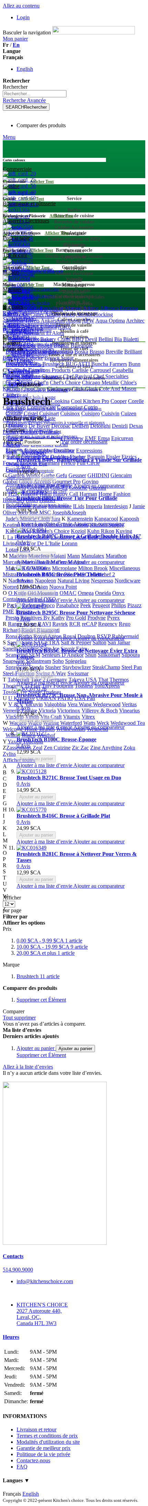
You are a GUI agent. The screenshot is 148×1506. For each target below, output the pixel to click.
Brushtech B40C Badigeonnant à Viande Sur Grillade (79, 460)
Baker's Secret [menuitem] (23, 339)
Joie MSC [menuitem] (40, 512)
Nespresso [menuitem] (102, 580)
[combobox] (34, 93)
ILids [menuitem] (78, 506)
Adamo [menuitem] (91, 308)
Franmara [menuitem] (49, 463)
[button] (45, 486)
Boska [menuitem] (81, 351)
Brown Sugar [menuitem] (59, 358)
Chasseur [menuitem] (52, 376)
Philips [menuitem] (118, 605)
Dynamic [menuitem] (49, 432)
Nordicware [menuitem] (127, 580)
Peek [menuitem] (85, 605)
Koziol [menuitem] (78, 531)
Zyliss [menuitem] (9, 754)
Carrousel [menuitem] (100, 370)
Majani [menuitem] (58, 556)
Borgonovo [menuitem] (60, 351)
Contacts (13, 1256)
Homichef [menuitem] (13, 500)
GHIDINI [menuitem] (98, 475)
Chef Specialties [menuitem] (110, 376)
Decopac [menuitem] (61, 426)
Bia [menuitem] (118, 339)
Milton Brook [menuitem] (93, 568)
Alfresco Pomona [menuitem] (119, 308)
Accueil (25, 372)
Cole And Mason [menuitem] (117, 389)
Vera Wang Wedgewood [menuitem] (93, 704)
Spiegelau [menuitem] (75, 661)
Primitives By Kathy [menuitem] (42, 618)
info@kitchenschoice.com (45, 1281)
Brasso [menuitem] (96, 351)
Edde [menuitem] (13, 438)
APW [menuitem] (88, 321)
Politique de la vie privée (43, 1454)
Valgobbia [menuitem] (55, 704)
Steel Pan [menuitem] (131, 667)
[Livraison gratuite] (55, 1243)
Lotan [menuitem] (12, 550)
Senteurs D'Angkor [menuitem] (63, 655)
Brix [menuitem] (7, 358)
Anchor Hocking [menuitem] (94, 314)
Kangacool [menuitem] (106, 519)
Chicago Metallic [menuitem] (100, 382)
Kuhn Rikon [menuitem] (100, 531)
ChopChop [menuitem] (33, 389)
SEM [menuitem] (34, 655)
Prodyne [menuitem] (96, 618)
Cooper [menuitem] (118, 401)
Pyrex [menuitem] (113, 618)
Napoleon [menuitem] (45, 580)
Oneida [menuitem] (103, 593)
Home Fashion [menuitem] (114, 494)
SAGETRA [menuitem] (47, 642)
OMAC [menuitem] (68, 593)
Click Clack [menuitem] (85, 389)
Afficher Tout (42, 181)
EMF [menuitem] (90, 438)
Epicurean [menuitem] (122, 438)
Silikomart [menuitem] (109, 655)
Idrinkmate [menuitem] (60, 506)
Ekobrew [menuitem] (74, 438)
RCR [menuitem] (75, 624)
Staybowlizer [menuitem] (76, 667)
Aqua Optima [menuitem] (110, 321)
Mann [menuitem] (73, 556)
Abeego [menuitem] (73, 308)
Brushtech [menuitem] (53, 364)
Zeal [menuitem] (37, 748)
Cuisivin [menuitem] (110, 413)
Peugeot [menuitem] (101, 605)
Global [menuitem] (10, 481)
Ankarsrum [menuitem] (53, 321)
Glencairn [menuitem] (121, 475)
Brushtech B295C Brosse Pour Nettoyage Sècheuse (76, 612)
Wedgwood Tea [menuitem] (127, 723)
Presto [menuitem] (12, 618)
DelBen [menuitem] (80, 426)
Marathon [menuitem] (116, 556)
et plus (46, 953)
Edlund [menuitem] (54, 438)
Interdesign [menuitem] (116, 506)
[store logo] (93, 32)
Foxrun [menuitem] (11, 463)
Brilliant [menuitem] (133, 351)
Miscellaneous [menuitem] (124, 568)
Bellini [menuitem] (105, 339)
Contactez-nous (33, 1460)
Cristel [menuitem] (31, 413)
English (25, 69)
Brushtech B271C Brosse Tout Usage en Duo (69, 778)
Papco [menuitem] (48, 605)
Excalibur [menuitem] (64, 451)
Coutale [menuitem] (14, 413)
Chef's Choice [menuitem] (65, 382)
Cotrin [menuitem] (91, 407)
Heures (11, 1337)
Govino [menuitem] (90, 481)
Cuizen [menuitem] (128, 413)
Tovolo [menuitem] (10, 692)
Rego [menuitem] (124, 624)
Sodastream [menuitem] (38, 661)
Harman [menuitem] (88, 494)
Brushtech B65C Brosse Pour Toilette (60, 574)
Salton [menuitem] (99, 642)
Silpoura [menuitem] (130, 655)
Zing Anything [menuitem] (106, 748)
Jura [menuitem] (55, 519)
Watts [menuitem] (89, 723)
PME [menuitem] (8, 611)
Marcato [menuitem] (12, 562)
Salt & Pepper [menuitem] (76, 642)
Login (23, 17)
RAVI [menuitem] (44, 624)
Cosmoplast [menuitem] (70, 407)
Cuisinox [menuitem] (70, 413)
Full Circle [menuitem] (88, 463)
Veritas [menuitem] (129, 704)
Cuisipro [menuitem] (90, 413)
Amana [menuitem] (53, 314)
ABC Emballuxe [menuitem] (45, 308)
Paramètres (15, 330)
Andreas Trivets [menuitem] (22, 321)
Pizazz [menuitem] (134, 605)
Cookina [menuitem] (60, 401)
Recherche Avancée (24, 100)
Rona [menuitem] (11, 636)
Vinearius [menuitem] (129, 710)
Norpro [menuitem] (11, 587)
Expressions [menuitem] (89, 451)
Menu (9, 137)
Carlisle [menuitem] (80, 370)
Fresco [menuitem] (68, 463)
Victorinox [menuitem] (68, 710)
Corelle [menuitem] (136, 401)
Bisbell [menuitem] (44, 345)
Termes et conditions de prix (47, 1436)
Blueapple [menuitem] (82, 345)
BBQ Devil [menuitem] (84, 339)
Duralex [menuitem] (29, 432)
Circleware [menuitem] (59, 389)
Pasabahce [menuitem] (67, 605)
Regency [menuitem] (107, 624)
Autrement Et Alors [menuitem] (43, 333)
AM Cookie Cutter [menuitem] (23, 314)
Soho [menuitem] (58, 661)
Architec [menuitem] (135, 321)
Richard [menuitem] (11, 630)
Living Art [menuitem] (14, 543)
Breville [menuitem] (114, 351)
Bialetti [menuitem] (131, 339)
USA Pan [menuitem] (84, 698)
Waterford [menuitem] (71, 723)
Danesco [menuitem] (17, 426)
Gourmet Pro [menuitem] (66, 481)
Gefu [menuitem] (61, 475)
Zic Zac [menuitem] (80, 748)
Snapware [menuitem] (13, 661)
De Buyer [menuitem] (39, 426)
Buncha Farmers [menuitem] (109, 364)
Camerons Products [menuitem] (49, 370)
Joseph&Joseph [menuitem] (69, 512)
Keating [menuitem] (11, 525)
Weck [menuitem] (103, 723)
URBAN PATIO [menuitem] (54, 698)
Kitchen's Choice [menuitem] (51, 531)
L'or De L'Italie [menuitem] (43, 543)
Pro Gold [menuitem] (76, 618)
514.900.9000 (18, 1270)
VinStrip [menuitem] (15, 717)
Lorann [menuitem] (69, 543)
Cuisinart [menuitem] (49, 413)
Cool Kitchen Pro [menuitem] (90, 401)
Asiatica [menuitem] (48, 327)
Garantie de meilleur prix (44, 1448)
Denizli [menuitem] (120, 426)
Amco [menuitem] (68, 314)
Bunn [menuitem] (134, 364)
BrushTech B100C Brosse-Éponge (56, 739)
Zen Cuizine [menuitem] (57, 748)
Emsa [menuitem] (104, 438)
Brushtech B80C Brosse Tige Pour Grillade (67, 498)
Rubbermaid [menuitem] (125, 636)
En (16, 45)
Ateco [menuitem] (64, 327)
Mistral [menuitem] (10, 574)
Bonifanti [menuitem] (37, 351)
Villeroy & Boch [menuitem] (100, 710)
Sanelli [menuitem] (10, 649)
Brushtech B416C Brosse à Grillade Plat (63, 816)
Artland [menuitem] (30, 327)
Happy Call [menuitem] (65, 494)
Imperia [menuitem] (94, 506)
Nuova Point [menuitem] (63, 587)
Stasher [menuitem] (53, 667)
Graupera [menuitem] (16, 488)
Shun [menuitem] (90, 655)
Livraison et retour (36, 1429)
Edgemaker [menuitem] (32, 438)
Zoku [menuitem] (129, 748)
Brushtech (38, 976)
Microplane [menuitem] (64, 568)
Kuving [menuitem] (124, 531)
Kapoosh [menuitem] (129, 519)
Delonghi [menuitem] (100, 426)
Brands (24, 378)
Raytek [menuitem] (60, 624)
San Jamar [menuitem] (119, 642)
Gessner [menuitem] (77, 475)
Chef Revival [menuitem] (77, 376)
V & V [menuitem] (15, 704)
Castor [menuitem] (10, 376)
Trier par (12, 442)
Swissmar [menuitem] (77, 673)
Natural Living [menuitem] (73, 580)
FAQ (22, 1467)
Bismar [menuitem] (61, 345)
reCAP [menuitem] (89, 624)
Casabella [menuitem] (122, 370)
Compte (11, 324)
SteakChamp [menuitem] (106, 667)
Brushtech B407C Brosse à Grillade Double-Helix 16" (79, 536)
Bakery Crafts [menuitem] (55, 339)
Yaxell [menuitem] (14, 741)
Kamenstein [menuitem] (80, 519)
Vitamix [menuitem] (71, 717)
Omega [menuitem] (86, 593)
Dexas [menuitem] (136, 426)
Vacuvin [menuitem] (34, 704)
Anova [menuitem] (73, 321)
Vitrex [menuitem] (88, 717)
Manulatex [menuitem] (92, 556)
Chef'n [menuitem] (41, 382)
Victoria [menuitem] (47, 710)
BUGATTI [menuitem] (78, 364)
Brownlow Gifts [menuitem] (23, 364)
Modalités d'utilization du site (48, 1442)
